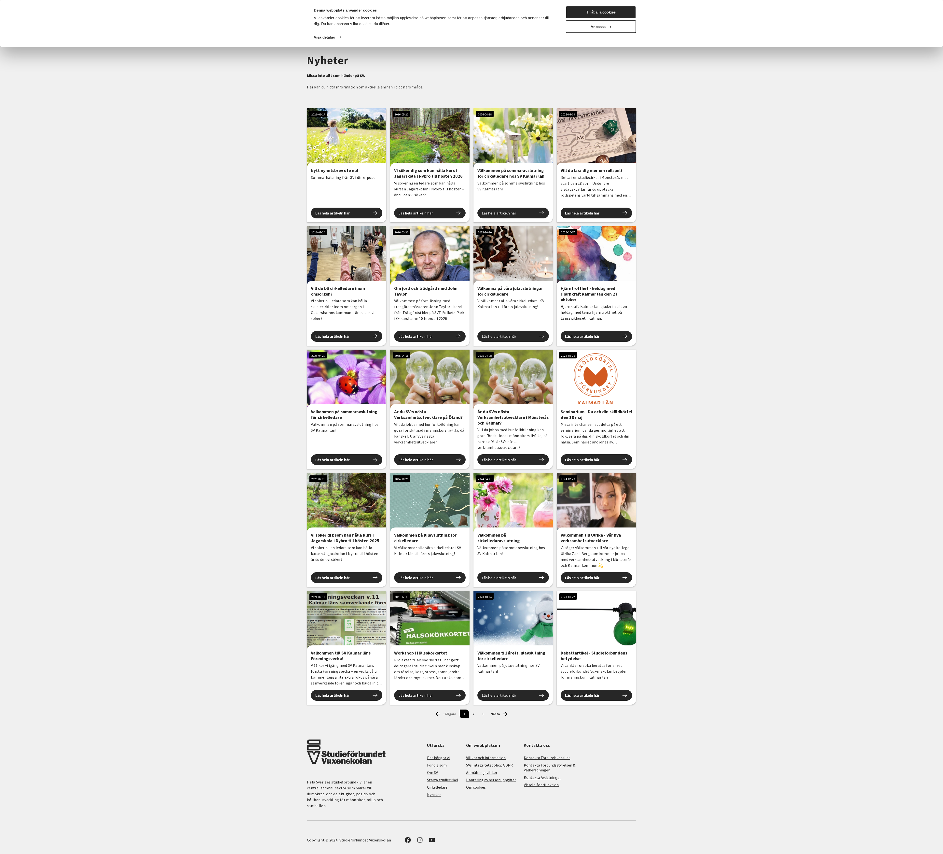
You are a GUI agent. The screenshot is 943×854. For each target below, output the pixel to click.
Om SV (432, 772)
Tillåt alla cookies (601, 12)
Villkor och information (486, 757)
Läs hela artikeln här (332, 213)
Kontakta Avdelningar (542, 777)
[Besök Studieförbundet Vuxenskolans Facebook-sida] (408, 841)
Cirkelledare (437, 787)
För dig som (437, 765)
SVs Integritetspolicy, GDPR (489, 765)
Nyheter (434, 794)
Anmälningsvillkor (481, 772)
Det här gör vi (438, 757)
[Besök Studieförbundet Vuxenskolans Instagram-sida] (420, 841)
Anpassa (598, 27)
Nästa (495, 714)
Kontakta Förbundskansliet (547, 757)
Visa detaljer (324, 37)
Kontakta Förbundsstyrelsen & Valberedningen (549, 767)
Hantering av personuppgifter (491, 779)
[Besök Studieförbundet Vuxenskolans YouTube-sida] (432, 841)
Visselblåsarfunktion (541, 784)
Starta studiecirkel (442, 779)
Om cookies (476, 787)
